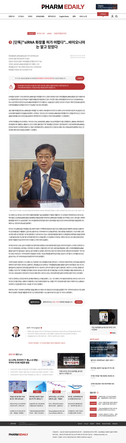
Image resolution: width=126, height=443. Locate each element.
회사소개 (80, 424)
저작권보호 (114, 424)
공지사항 (13, 423)
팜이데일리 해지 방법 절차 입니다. (28, 424)
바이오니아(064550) (75, 99)
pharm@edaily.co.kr (102, 434)
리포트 (30, 16)
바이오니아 (41, 33)
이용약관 (98, 424)
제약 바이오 (52, 16)
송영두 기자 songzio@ (33, 328)
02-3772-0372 (84, 434)
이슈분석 (31, 33)
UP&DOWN (40, 16)
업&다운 (56, 392)
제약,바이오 (76, 392)
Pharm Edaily (18, 435)
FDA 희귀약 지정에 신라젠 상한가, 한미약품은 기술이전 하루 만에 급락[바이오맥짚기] (52, 334)
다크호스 (21, 16)
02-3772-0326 (65, 434)
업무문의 (92, 424)
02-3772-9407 (77, 434)
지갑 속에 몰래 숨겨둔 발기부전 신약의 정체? (103, 328)
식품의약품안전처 (60, 33)
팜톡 (74, 16)
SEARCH (116, 16)
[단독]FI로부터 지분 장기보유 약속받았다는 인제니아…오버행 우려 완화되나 (32, 375)
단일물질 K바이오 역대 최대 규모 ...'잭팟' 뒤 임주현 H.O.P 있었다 (46, 336)
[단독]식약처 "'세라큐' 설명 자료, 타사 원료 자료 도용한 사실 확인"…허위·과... (33, 372)
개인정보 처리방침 (106, 424)
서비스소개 (83, 16)
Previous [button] (19, 422)
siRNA (49, 33)
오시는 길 (86, 424)
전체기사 (12, 16)
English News (64, 16)
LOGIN (112, 16)
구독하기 (80, 78)
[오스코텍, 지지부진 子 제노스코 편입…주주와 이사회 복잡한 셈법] (48, 362)
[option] (33, 423)
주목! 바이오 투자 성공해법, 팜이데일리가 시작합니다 (70, 372)
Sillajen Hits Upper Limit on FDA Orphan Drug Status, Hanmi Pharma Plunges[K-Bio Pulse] (54, 331)
